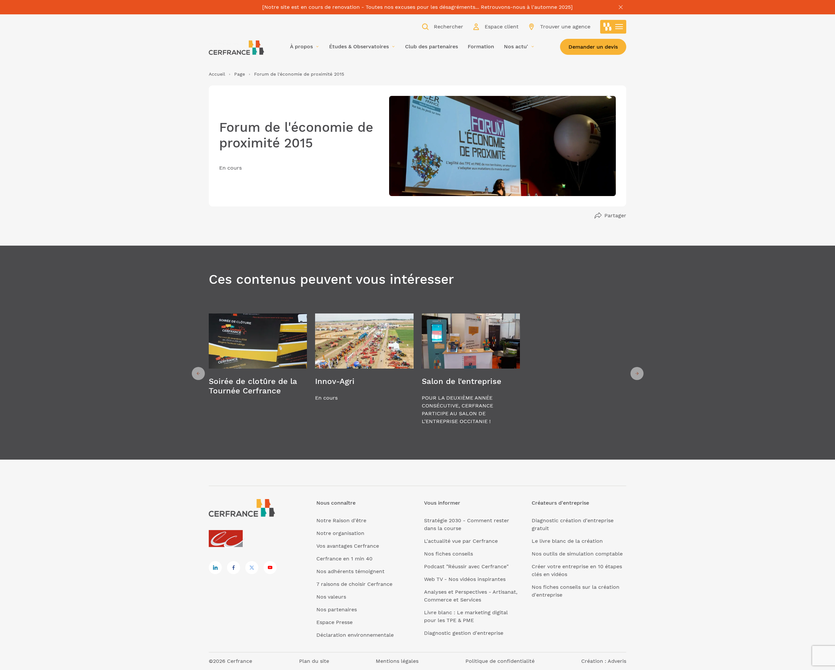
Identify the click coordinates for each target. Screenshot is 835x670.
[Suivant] (637, 373)
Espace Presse (334, 622)
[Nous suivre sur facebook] (233, 567)
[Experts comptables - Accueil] (227, 539)
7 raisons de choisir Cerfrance (354, 584)
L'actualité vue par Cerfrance (461, 541)
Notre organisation (340, 533)
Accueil (217, 74)
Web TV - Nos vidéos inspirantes (465, 579)
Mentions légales (397, 661)
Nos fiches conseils (448, 554)
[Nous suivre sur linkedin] (215, 567)
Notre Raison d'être (341, 520)
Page (239, 74)
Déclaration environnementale (355, 635)
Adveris (617, 661)
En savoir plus (258, 373)
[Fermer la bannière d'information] (620, 7)
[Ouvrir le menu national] (613, 27)
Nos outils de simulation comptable (577, 554)
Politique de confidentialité (500, 661)
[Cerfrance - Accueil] (236, 47)
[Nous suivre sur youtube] (270, 567)
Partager (615, 215)
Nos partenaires (336, 609)
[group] (258, 373)
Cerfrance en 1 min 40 (344, 559)
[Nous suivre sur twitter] (251, 567)
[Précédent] (198, 373)
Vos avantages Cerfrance (347, 546)
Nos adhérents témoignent (350, 571)
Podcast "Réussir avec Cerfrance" (466, 566)
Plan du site (314, 661)
